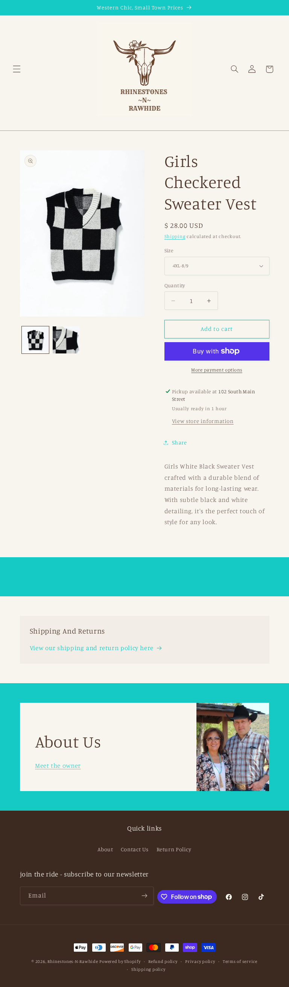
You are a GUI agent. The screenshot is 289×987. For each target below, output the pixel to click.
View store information (203, 421)
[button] (16, 69)
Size (168, 250)
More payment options (216, 370)
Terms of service (240, 961)
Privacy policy (200, 961)
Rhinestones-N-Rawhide (72, 961)
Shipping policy (148, 969)
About (105, 849)
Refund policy (163, 961)
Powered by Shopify (119, 961)
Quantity (174, 285)
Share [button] (179, 442)
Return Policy (174, 849)
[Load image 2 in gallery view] (66, 339)
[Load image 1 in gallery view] (35, 339)
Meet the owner (58, 765)
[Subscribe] (144, 896)
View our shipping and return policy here (92, 648)
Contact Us (135, 849)
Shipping (175, 236)
